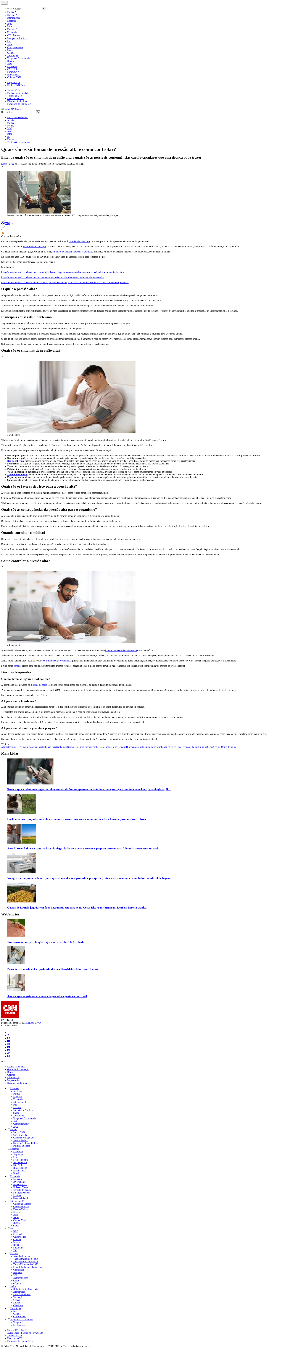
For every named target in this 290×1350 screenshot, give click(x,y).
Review (11, 61)
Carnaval (17, 1234)
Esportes (11, 29)
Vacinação (18, 1297)
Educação (12, 66)
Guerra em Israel (21, 1206)
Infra (9, 26)
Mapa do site (13, 1080)
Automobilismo (20, 1278)
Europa (16, 1212)
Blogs (10, 1072)
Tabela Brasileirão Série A (25, 1259)
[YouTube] (8, 1041)
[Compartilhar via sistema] (2, 230)
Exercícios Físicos (22, 1294)
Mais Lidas (9, 753)
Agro (9, 23)
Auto (9, 63)
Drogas (16, 1302)
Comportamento (15, 47)
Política (10, 12)
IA (8, 136)
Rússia (16, 1223)
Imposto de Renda (22, 1190)
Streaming (18, 1247)
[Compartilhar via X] (5, 224)
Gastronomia (19, 1325)
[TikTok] (8, 1053)
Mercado (17, 1179)
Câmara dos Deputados (24, 1137)
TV (15, 1250)
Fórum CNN (13, 72)
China (16, 1225)
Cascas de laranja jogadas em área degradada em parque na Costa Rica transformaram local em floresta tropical (77, 907)
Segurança (18, 1154)
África (16, 1217)
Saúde (10, 50)
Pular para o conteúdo (17, 117)
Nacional (11, 20)
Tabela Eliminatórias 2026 (25, 1264)
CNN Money (13, 35)
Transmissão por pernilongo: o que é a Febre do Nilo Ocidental (46, 942)
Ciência (10, 53)
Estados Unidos (20, 1209)
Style (9, 44)
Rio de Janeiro (20, 1168)
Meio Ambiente (20, 1159)
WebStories (10, 914)
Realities (17, 1245)
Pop (9, 41)
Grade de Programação (18, 1069)
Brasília (17, 1173)
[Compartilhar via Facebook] (2, 224)
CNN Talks (12, 69)
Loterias (17, 1195)
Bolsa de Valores (21, 1187)
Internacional (13, 17)
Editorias (14, 1088)
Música (16, 1242)
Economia (12, 32)
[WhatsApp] (8, 1056)
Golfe (16, 1280)
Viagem (17, 1322)
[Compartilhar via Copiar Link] (12, 224)
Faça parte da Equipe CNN (20, 104)
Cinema (17, 1239)
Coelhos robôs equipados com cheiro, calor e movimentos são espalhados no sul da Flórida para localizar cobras (76, 819)
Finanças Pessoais (21, 1192)
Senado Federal (20, 1140)
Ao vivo (11, 120)
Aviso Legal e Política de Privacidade (25, 1333)
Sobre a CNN (13, 90)
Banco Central (20, 1184)
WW (9, 128)
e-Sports (17, 1283)
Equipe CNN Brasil (16, 85)
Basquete (17, 1272)
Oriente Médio (20, 1220)
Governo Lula (20, 1135)
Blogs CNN (13, 74)
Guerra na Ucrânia (22, 1204)
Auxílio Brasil (20, 1162)
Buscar (10, 8)
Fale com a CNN (15, 98)
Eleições (11, 15)
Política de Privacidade (18, 93)
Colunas (11, 1075)
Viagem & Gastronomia (18, 58)
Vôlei (16, 1275)
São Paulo (18, 1165)
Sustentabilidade (21, 1198)
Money (10, 125)
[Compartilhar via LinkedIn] (7, 224)
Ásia (15, 1214)
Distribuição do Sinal (17, 101)
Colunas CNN (14, 77)
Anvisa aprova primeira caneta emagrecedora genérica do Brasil (47, 996)
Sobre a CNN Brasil (17, 1330)
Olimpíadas (18, 1269)
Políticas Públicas (21, 1146)
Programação (13, 82)
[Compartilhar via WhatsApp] (9, 224)
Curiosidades (19, 1316)
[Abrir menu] (4, 3)
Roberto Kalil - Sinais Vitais (26, 1289)
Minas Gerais (19, 1170)
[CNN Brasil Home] (11, 109)
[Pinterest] (8, 1050)
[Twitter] (8, 1035)
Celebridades (19, 1236)
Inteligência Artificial (17, 38)
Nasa (15, 1311)
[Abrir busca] (44, 8)
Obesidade (18, 1305)
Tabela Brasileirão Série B (25, 1261)
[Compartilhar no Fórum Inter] (2, 233)
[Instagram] (8, 1044)
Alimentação (19, 1291)
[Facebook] (8, 1038)
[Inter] (9, 1032)
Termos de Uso (14, 95)
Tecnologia (12, 55)
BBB (15, 1231)
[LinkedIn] (8, 1047)
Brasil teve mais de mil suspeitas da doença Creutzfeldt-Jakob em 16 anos (52, 969)
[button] (145, 191)
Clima (16, 1157)
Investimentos (19, 1181)
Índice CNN (19, 1132)
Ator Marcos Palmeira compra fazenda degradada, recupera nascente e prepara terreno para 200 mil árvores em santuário (83, 848)
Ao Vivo (17, 1091)
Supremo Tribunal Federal (25, 1143)
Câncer (16, 1300)
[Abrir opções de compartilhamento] (6, 227)
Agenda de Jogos (21, 1256)
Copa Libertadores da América (27, 1267)
